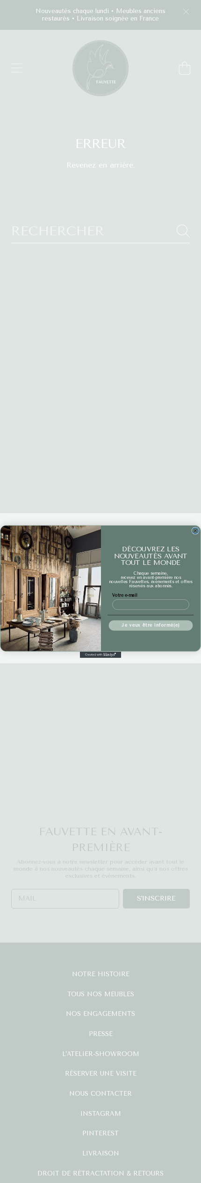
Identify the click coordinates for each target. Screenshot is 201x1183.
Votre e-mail (124, 595)
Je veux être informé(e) (150, 625)
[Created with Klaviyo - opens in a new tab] (100, 655)
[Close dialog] (195, 531)
